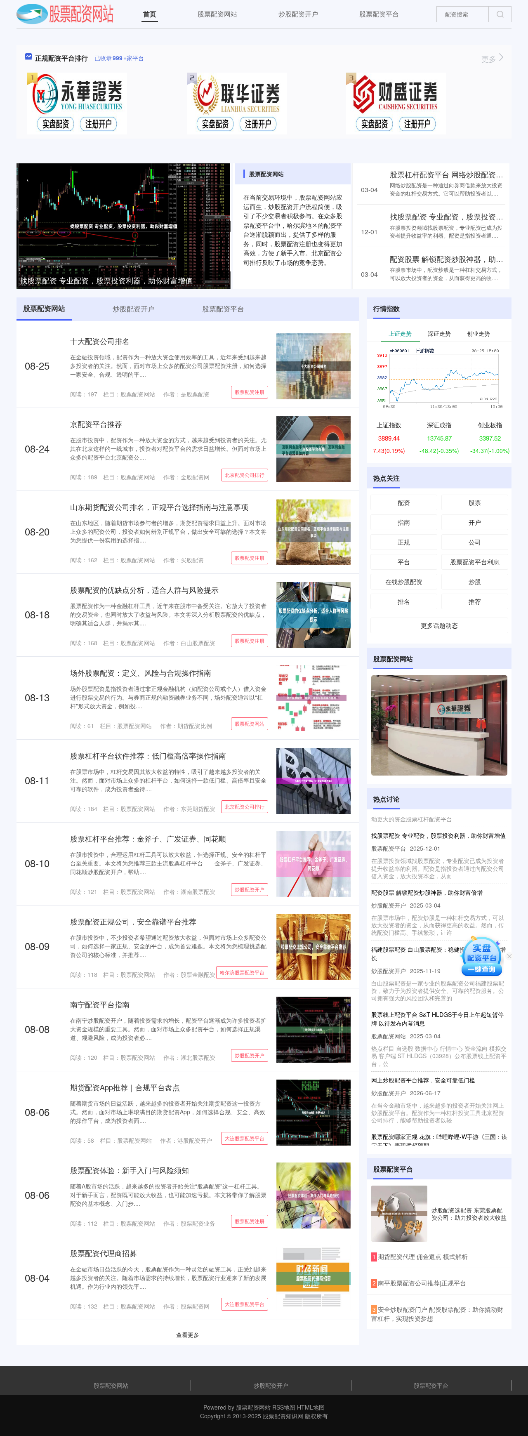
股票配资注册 (249, 391)
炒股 (475, 581)
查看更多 (187, 1334)
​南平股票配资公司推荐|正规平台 (422, 1282)
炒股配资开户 (298, 14)
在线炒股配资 (403, 581)
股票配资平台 (379, 14)
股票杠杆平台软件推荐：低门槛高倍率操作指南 (148, 755)
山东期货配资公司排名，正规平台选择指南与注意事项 (159, 506)
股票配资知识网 (283, 1416)
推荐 (475, 601)
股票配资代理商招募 (103, 1252)
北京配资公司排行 (244, 474)
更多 (489, 58)
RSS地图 (283, 1407)
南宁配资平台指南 (100, 1004)
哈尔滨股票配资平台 (242, 972)
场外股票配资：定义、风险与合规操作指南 (140, 672)
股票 (475, 502)
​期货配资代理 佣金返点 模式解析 (423, 1256)
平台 (404, 561)
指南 (404, 522)
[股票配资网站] (64, 13)
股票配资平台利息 (475, 561)
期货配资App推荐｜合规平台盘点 (125, 1087)
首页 (149, 14)
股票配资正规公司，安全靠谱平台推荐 (133, 921)
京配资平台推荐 (96, 423)
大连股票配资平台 (244, 1137)
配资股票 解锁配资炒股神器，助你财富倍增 (427, 879)
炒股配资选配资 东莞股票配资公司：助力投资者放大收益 (469, 1213)
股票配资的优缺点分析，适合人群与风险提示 (144, 589)
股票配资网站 (217, 14)
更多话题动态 (439, 625)
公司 (475, 542)
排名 (404, 601)
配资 (404, 502)
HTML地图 (311, 1407)
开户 (475, 522)
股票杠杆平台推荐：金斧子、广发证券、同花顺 (148, 838)
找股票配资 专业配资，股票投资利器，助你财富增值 (106, 280)
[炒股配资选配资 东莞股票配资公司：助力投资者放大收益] (399, 1214)
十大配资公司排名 (100, 340)
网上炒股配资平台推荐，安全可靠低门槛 (423, 1066)
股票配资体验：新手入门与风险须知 (129, 1170)
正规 (404, 542)
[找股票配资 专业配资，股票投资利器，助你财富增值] (123, 225)
